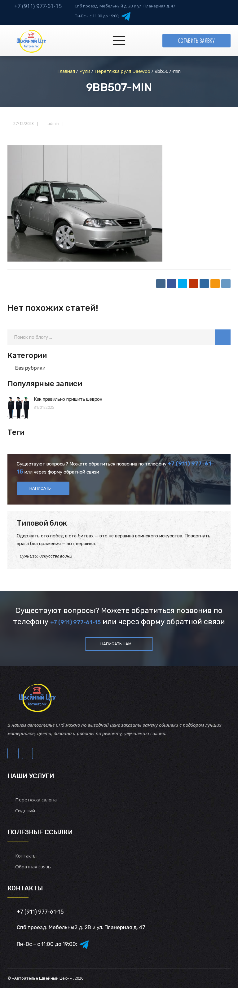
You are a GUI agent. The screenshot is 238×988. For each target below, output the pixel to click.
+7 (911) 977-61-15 (38, 6)
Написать (40, 488)
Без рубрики (30, 368)
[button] (223, 337)
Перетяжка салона (36, 799)
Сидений (25, 810)
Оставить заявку (196, 40)
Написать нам (115, 644)
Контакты (26, 856)
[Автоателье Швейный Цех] (31, 40)
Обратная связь (33, 866)
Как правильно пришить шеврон (68, 399)
